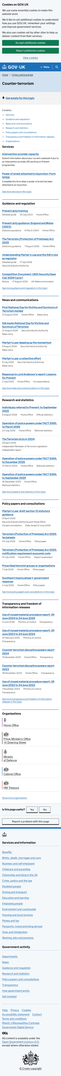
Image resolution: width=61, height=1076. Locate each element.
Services (10, 114)
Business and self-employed (18, 863)
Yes (34, 809)
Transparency (10, 985)
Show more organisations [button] (14, 798)
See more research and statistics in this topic (24, 491)
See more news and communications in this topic (26, 388)
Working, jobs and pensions (18, 937)
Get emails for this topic (20, 98)
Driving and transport (14, 892)
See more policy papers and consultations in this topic (28, 591)
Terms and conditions (14, 1018)
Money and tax (10, 920)
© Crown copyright (30, 1068)
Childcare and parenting (16, 869)
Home (5, 75)
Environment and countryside (19, 909)
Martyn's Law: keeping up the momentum (26, 342)
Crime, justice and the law (17, 880)
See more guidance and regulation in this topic (25, 288)
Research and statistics (17, 128)
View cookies (30, 57)
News (5, 962)
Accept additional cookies (30, 42)
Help (5, 1010)
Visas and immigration (14, 932)
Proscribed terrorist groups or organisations (28, 565)
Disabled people (11, 886)
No (47, 809)
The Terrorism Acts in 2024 (18, 439)
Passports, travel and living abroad (22, 926)
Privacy (14, 1010)
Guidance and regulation (18, 119)
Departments (10, 956)
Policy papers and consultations (21, 132)
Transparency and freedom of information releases (30, 136)
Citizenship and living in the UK (20, 875)
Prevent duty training (15, 211)
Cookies (26, 1010)
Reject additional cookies (30, 50)
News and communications (19, 123)
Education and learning (15, 897)
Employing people (12, 903)
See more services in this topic (17, 191)
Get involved (9, 996)
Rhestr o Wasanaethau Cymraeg (20, 1023)
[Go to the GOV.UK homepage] (13, 67)
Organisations (13, 141)
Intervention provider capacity (20, 154)
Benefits (7, 852)
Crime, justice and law (22, 75)
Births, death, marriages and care (21, 857)
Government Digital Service (18, 1027)
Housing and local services (17, 915)
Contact (37, 1014)
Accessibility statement (16, 1014)
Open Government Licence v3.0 (20, 1041)
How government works (16, 990)
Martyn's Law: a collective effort (21, 358)
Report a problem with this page (30, 821)
